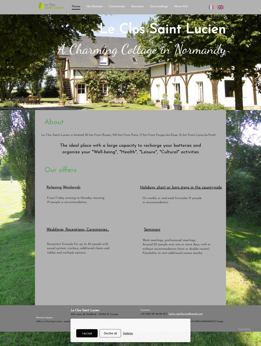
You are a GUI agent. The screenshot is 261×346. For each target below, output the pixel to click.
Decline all (110, 333)
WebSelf (255, 329)
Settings (128, 333)
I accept (87, 333)
